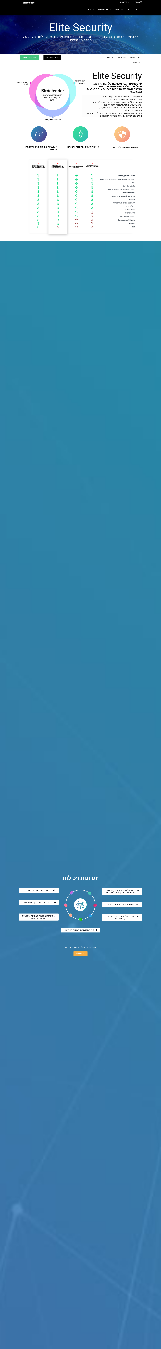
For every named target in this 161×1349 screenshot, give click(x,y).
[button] (52, 57)
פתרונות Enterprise (104, 9)
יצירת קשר (90, 9)
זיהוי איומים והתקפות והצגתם (81, 147)
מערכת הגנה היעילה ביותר (125, 147)
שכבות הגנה (109, 57)
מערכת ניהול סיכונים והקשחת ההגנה (41, 148)
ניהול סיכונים (122, 57)
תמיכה (137, 2)
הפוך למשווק (119, 9)
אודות (129, 9)
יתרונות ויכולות (135, 57)
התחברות (123, 2)
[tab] (122, 147)
